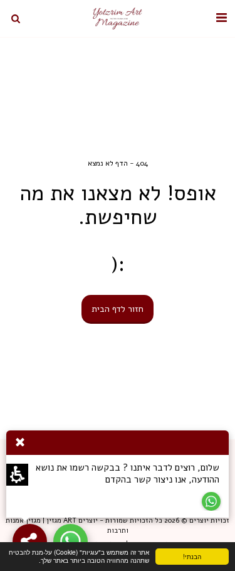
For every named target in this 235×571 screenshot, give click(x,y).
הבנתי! (203, 558)
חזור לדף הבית (117, 309)
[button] (221, 18)
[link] (70, 541)
